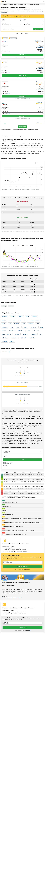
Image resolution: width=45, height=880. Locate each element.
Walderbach (12, 330)
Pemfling (20, 316)
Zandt (18, 327)
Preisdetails (8, 51)
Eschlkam (35, 316)
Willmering (25, 334)
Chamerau (25, 327)
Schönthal (31, 323)
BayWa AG (37, 122)
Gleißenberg (36, 330)
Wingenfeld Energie (39, 102)
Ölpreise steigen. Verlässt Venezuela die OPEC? (12, 597)
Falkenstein (20, 330)
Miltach (26, 320)
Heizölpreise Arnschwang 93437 (34, 4)
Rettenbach (23, 337)
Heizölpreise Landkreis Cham (22, 4)
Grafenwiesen (5, 337)
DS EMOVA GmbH (38, 40)
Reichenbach (5, 327)
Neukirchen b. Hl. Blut (6, 334)
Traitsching (16, 323)
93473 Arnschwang (5, 351)
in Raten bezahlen (40, 47)
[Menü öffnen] (43, 1)
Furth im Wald (12, 320)
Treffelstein (4, 316)
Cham (23, 323)
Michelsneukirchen (35, 320)
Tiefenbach (12, 316)
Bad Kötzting (32, 337)
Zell (10, 323)
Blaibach (12, 341)
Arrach (37, 323)
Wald (20, 320)
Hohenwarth (33, 334)
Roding (41, 327)
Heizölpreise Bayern (12, 4)
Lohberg (3, 320)
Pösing (27, 316)
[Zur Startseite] (3, 1)
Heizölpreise (5, 4)
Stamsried (17, 334)
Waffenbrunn (33, 327)
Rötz (12, 327)
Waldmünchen (14, 337)
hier (29, 569)
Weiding (3, 323)
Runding (28, 330)
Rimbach (4, 330)
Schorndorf (4, 341)
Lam (41, 334)
